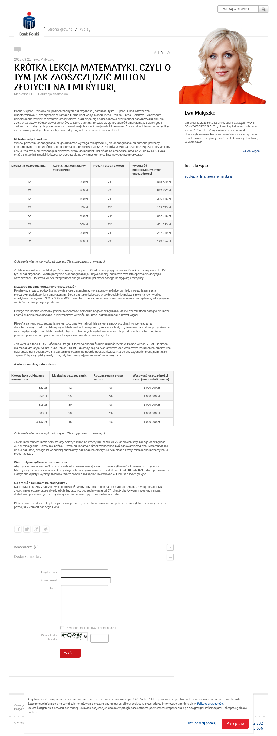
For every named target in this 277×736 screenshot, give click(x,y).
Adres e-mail (49, 580)
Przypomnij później (202, 723)
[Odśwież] (85, 636)
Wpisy (85, 29)
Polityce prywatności (210, 703)
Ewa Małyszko (43, 59)
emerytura (224, 176)
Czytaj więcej (251, 150)
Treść (53, 588)
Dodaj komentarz (27, 556)
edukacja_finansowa (200, 176)
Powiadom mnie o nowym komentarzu (91, 627)
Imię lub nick (49, 572)
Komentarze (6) (26, 547)
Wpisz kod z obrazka (49, 637)
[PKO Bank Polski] (29, 25)
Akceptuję (235, 723)
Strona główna (60, 29)
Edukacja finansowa (53, 94)
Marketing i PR (25, 94)
